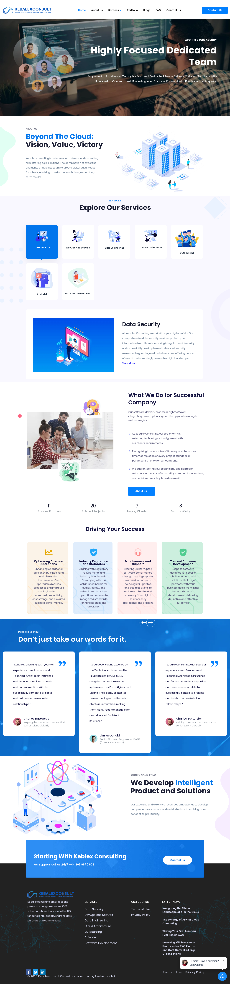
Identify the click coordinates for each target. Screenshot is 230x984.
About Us (97, 10)
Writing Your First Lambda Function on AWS (179, 933)
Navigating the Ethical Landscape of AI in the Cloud (180, 910)
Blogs (146, 10)
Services (113, 10)
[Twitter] (35, 972)
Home (82, 10)
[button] (141, 491)
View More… (129, 363)
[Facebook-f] (28, 972)
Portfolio (132, 10)
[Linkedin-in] (42, 972)
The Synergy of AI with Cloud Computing (180, 921)
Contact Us (173, 10)
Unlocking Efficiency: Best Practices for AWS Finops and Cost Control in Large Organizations (179, 948)
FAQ (158, 10)
